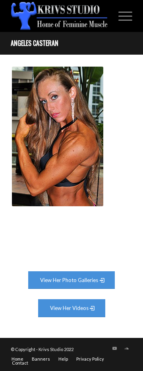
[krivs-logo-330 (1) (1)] (59, 16)
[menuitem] (121, 16)
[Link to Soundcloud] (126, 348)
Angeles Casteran (34, 43)
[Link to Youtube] (114, 348)
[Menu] (121, 16)
